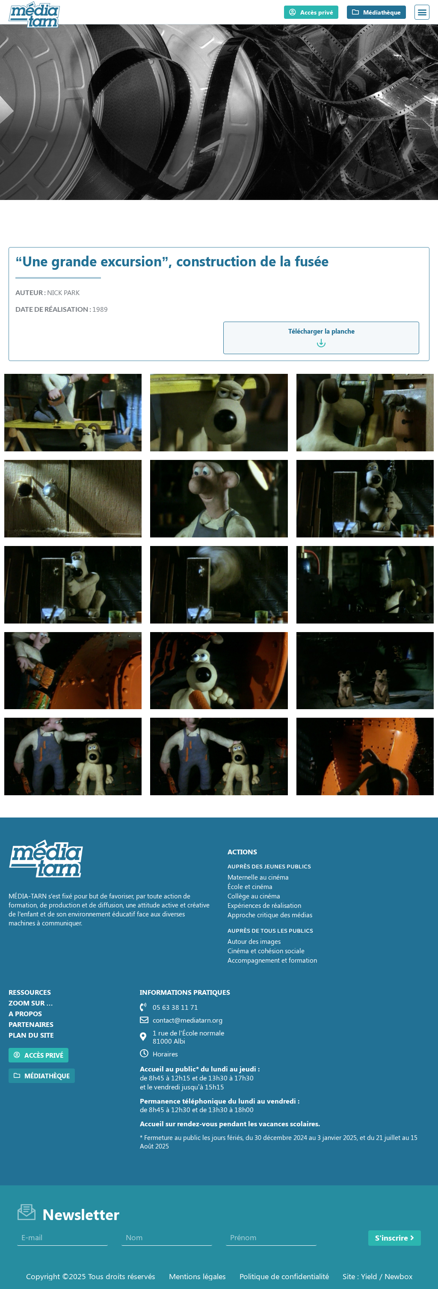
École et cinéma (250, 886)
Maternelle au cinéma (258, 877)
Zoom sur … (31, 1003)
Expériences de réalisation (264, 905)
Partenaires (31, 1024)
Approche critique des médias (270, 915)
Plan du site (31, 1035)
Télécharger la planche (321, 331)
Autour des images (254, 941)
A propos (25, 1013)
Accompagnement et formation (272, 960)
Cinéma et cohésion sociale (266, 951)
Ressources (30, 992)
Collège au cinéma (254, 896)
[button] (421, 12)
